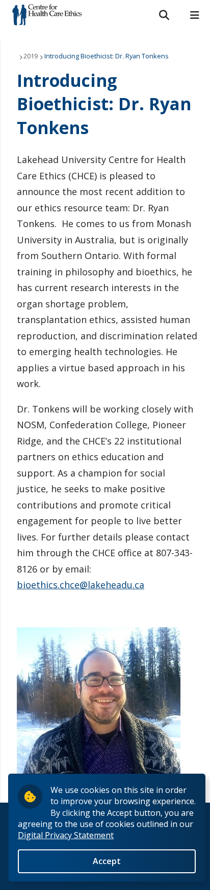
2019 (30, 55)
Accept (107, 861)
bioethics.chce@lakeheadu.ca (80, 585)
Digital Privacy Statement (66, 835)
